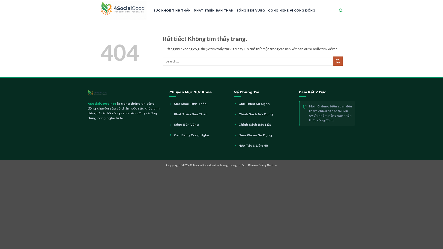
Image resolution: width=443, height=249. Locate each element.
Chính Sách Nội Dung (256, 114)
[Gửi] (338, 60)
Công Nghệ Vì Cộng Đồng (291, 10)
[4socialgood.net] (123, 10)
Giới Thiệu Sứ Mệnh (254, 104)
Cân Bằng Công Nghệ (191, 135)
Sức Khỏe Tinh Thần (190, 104)
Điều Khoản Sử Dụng (255, 135)
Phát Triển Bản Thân (213, 10)
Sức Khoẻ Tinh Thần (172, 10)
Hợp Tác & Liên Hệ (253, 145)
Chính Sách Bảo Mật (255, 124)
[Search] (341, 10)
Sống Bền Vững (250, 10)
